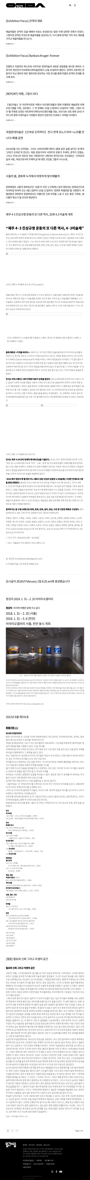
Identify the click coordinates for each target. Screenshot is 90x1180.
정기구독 (32, 1145)
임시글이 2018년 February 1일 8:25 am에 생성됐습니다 (38, 581)
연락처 (25, 1145)
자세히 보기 (9, 44)
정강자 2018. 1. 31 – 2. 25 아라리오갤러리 (29, 599)
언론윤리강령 (51, 1164)
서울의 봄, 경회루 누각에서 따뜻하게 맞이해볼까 (33, 176)
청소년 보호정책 (39, 1164)
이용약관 (39, 1160)
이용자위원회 (27, 1167)
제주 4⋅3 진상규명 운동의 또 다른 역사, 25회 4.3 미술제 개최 (39, 214)
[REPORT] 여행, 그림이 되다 (22, 94)
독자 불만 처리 (49, 1160)
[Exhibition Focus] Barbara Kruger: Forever (32, 55)
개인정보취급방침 (28, 1160)
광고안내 (39, 1145)
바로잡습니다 (27, 1164)
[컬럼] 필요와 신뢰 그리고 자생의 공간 (27, 959)
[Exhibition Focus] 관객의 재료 (24, 21)
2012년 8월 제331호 (17, 717)
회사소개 (46, 1145)
